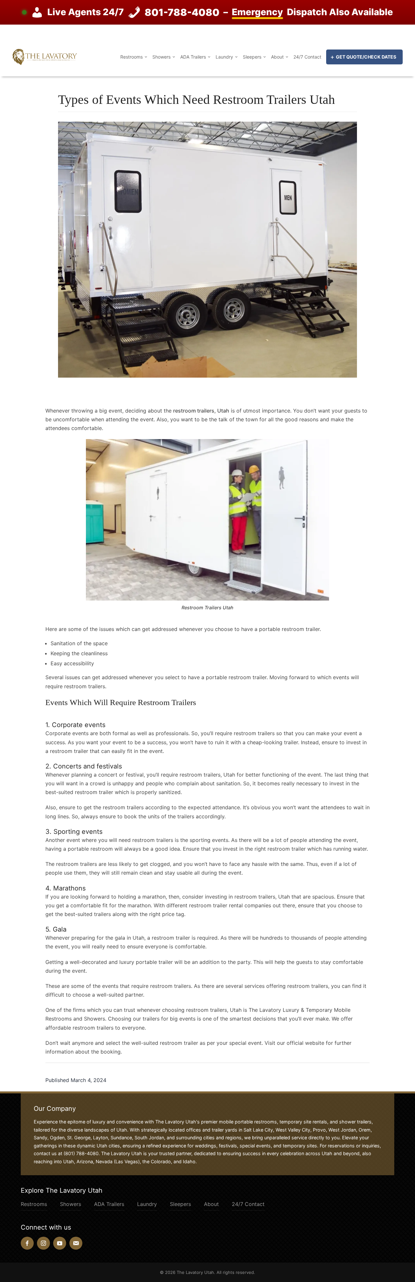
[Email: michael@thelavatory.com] (75, 1243)
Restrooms (131, 57)
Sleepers (252, 57)
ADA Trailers (193, 57)
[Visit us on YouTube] (59, 1243)
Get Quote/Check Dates (366, 57)
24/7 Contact (307, 57)
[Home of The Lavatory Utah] (44, 56)
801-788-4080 (182, 12)
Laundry (224, 57)
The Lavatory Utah (195, 1272)
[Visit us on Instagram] (43, 1243)
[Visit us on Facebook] (27, 1243)
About (277, 57)
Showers (161, 57)
